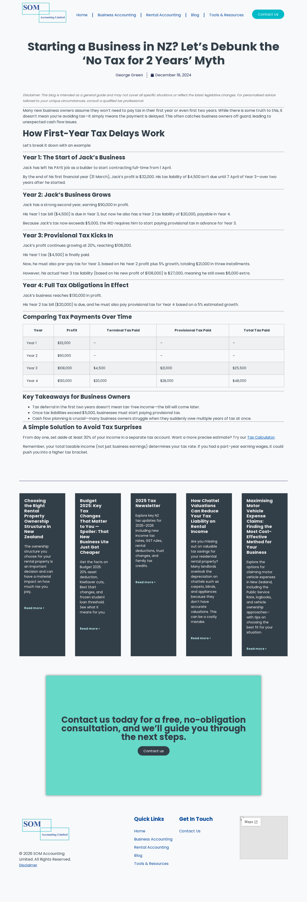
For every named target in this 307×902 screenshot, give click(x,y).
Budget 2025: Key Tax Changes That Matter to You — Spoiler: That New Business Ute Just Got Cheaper (94, 526)
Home (82, 15)
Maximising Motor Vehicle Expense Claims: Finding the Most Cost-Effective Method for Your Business (260, 526)
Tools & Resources (226, 15)
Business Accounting (117, 15)
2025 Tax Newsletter (148, 503)
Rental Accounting (163, 15)
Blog (195, 15)
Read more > (34, 608)
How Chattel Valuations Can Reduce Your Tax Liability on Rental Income (205, 516)
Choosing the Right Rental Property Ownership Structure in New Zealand (37, 519)
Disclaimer (28, 865)
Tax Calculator (261, 437)
